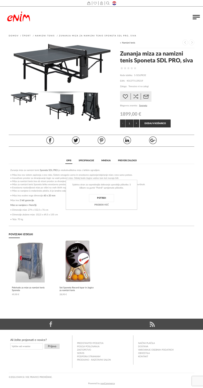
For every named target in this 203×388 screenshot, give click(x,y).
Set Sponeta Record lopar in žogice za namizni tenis (76, 289)
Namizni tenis (128, 43)
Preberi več (101, 205)
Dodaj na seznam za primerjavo (136, 96)
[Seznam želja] (95, 3)
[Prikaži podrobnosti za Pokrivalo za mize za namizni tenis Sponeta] (30, 261)
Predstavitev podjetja (90, 343)
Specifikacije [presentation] (86, 160)
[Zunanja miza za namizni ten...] (191, 42)
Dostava (143, 346)
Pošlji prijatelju (146, 96)
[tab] (68, 161)
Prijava (52, 346)
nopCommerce (107, 383)
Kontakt (143, 356)
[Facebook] (51, 324)
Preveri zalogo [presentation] (127, 160)
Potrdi (101, 198)
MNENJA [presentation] (106, 160)
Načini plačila (146, 343)
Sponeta (143, 106)
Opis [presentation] (68, 160)
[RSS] (152, 324)
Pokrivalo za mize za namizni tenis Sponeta (28, 289)
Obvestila (144, 353)
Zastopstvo (84, 350)
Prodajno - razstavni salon (94, 360)
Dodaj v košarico (155, 123)
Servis (80, 353)
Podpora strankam (88, 356)
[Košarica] (89, 3)
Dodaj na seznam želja (125, 96)
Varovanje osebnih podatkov (156, 350)
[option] (26, 98)
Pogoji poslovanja (88, 346)
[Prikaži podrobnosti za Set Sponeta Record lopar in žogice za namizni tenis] (77, 261)
